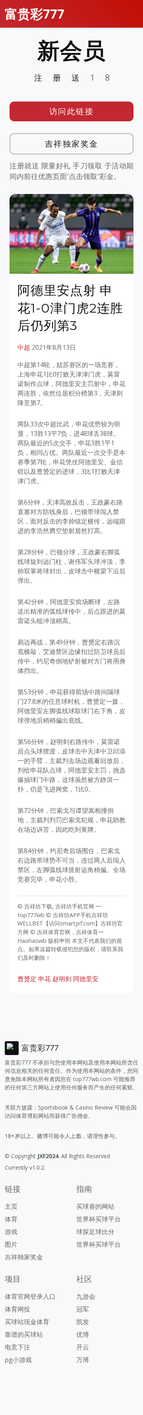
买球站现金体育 (27, 1321)
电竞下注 (17, 1347)
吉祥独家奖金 (72, 143)
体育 (11, 1219)
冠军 (82, 1309)
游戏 (11, 1231)
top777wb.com (92, 1079)
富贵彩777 (34, 13)
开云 (82, 1347)
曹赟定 (27, 978)
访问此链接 (71, 111)
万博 (82, 1359)
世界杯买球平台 (98, 1219)
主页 (11, 1206)
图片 (11, 1244)
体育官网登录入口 (30, 1296)
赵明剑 (62, 978)
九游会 (85, 1296)
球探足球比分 (95, 1231)
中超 (23, 347)
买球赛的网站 (95, 1206)
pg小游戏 (18, 1359)
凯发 (82, 1321)
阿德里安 (86, 978)
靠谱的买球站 (24, 1334)
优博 (82, 1334)
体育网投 (17, 1309)
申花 (44, 978)
